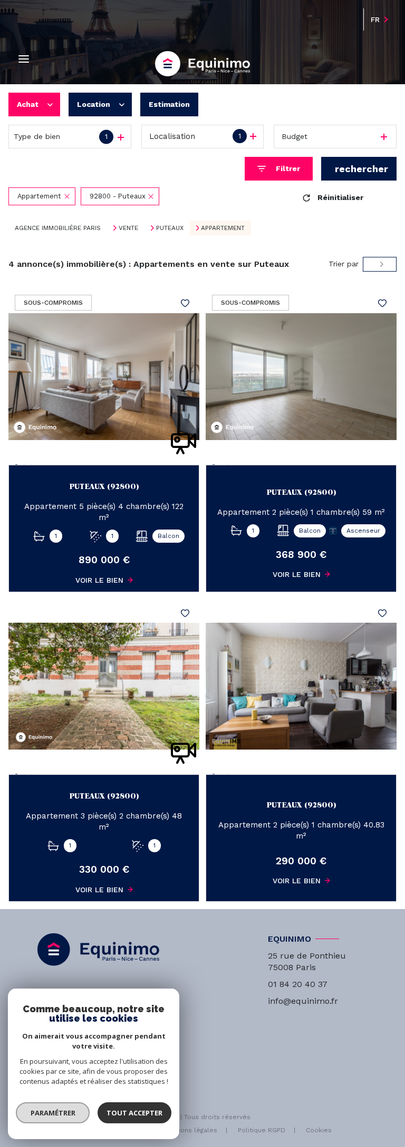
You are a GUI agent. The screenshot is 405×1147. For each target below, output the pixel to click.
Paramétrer (53, 1113)
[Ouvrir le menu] (23, 59)
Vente (128, 228)
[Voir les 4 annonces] (359, 169)
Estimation (169, 104)
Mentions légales (190, 1130)
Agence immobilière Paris (58, 228)
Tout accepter (134, 1113)
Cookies (319, 1130)
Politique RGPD (261, 1130)
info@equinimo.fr (303, 1001)
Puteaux (170, 228)
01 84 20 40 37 (297, 984)
